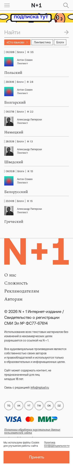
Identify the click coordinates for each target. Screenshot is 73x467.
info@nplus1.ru (40, 387)
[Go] (7, 5)
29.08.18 (10, 81)
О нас (10, 275)
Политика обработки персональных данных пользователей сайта (32, 431)
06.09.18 (10, 52)
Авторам (13, 299)
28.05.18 (10, 141)
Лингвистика (42, 42)
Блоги (60, 42)
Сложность (16, 283)
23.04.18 (10, 201)
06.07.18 (10, 111)
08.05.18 (10, 171)
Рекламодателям (21, 291)
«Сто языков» (15, 42)
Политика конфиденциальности (56, 444)
